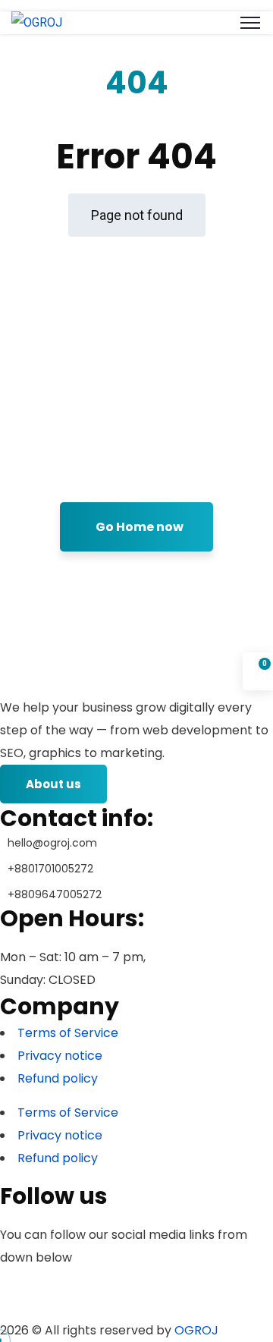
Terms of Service (67, 1033)
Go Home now (140, 527)
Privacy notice (59, 1055)
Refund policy (57, 1078)
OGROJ (196, 1330)
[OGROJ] (36, 22)
